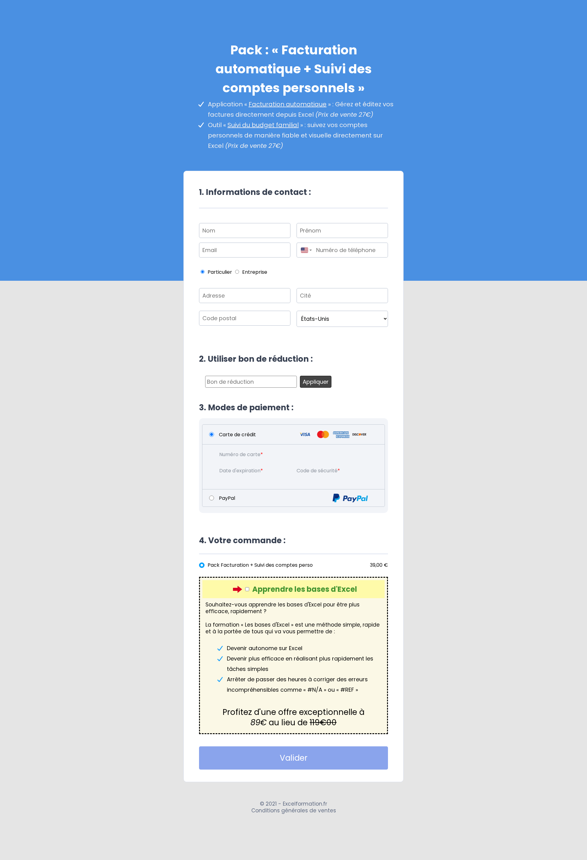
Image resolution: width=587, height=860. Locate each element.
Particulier (220, 272)
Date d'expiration (239, 470)
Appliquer (316, 382)
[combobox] (305, 250)
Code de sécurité (317, 470)
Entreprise (254, 272)
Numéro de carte (239, 454)
